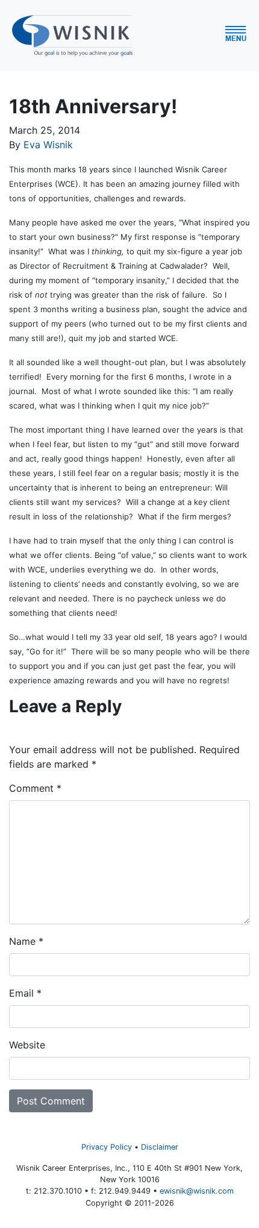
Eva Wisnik (48, 145)
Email (25, 993)
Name (26, 941)
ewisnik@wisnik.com (197, 1190)
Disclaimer (159, 1146)
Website (27, 1045)
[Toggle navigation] (246, 35)
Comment (35, 788)
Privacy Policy (106, 1146)
